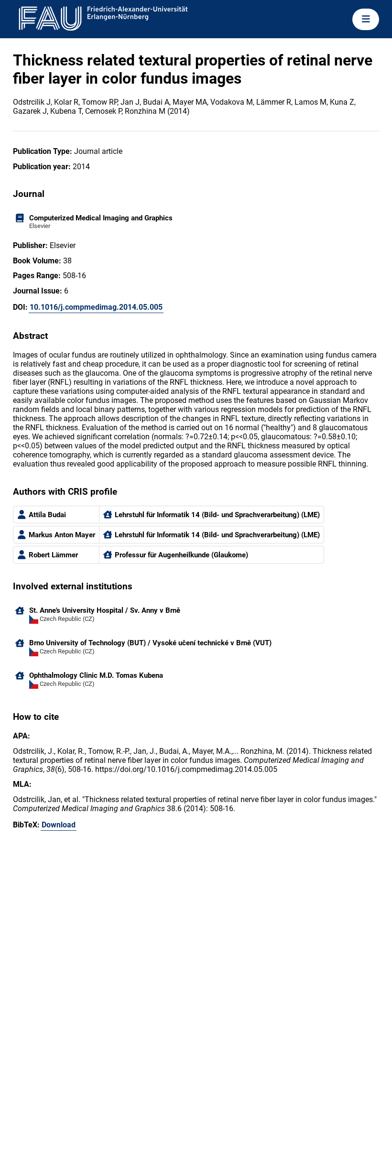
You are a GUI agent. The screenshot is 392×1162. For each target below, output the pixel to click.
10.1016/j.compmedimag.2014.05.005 (96, 307)
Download (59, 824)
